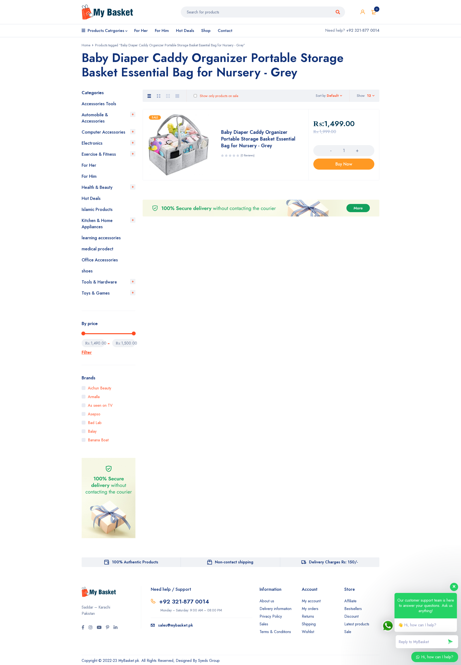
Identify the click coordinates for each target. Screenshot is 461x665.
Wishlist (308, 631)
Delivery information (275, 608)
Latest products (356, 624)
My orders (310, 608)
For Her (89, 165)
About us (267, 601)
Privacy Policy (271, 616)
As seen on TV (100, 405)
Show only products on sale (218, 96)
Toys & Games (96, 293)
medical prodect (97, 249)
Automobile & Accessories (95, 118)
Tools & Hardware (99, 282)
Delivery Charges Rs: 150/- (333, 562)
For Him (89, 176)
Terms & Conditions (275, 631)
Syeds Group (209, 660)
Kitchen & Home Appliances (97, 223)
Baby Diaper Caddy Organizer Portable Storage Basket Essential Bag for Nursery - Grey (258, 139)
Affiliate (350, 601)
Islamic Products (97, 209)
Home (86, 45)
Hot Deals (91, 198)
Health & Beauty (97, 187)
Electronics (92, 143)
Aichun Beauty (99, 388)
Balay (92, 431)
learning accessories (101, 238)
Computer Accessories (103, 132)
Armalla (94, 397)
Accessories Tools (99, 104)
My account (311, 601)
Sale (347, 631)
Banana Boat (98, 440)
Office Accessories (100, 260)
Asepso (94, 414)
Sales (264, 624)
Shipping (309, 624)
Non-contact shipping (234, 562)
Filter (87, 352)
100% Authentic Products (135, 562)
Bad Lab (95, 422)
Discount (351, 616)
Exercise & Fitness (99, 154)
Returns (308, 616)
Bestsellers (353, 608)
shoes (87, 271)
